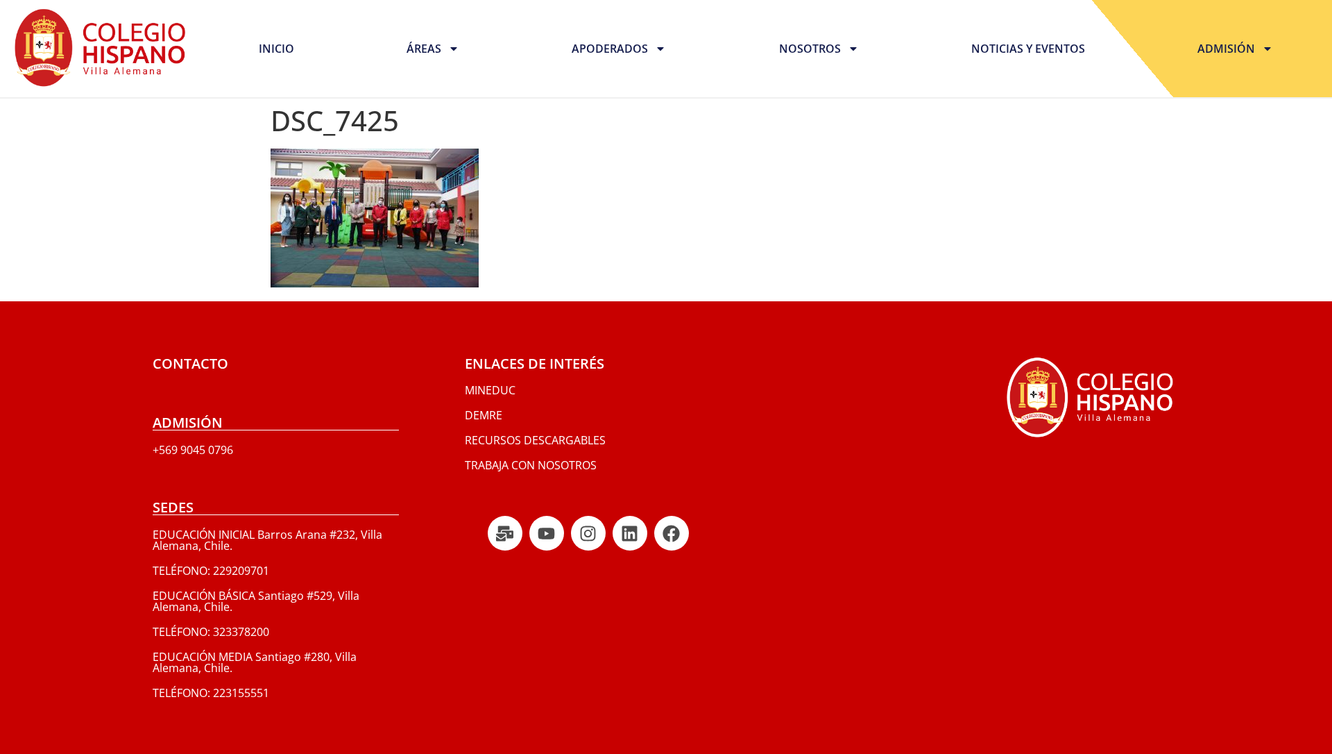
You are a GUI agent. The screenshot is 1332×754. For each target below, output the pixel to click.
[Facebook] (671, 533)
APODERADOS (610, 48)
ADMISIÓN (1226, 48)
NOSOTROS (810, 48)
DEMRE (483, 415)
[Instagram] (588, 533)
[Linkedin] (630, 533)
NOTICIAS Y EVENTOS (1028, 48)
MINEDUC (490, 390)
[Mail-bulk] (505, 533)
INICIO (276, 48)
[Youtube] (546, 533)
